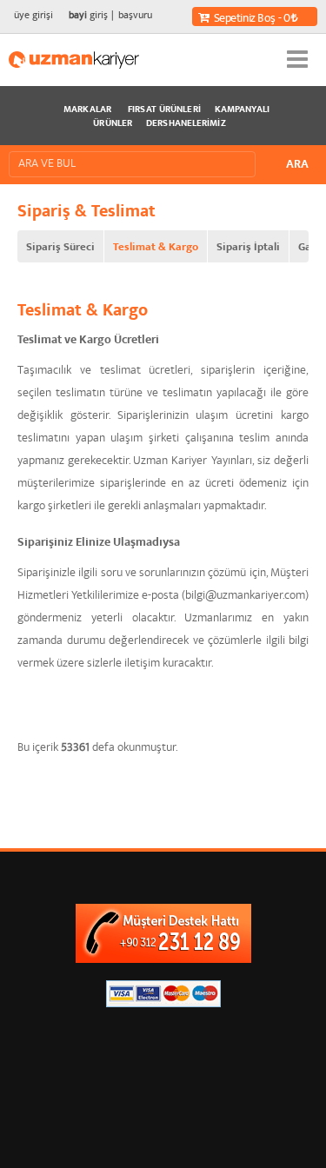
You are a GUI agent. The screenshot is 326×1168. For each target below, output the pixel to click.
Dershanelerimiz (186, 124)
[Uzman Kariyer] (74, 60)
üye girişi (33, 16)
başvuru (135, 16)
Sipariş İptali (248, 248)
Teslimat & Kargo (155, 248)
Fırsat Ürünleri (164, 110)
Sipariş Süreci (60, 248)
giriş (88, 16)
